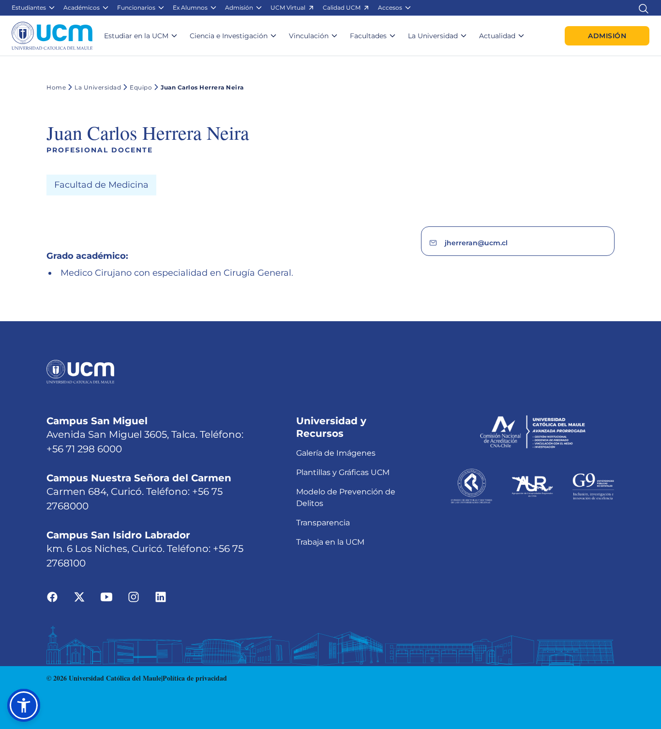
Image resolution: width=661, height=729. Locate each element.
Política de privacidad (195, 678)
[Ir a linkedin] (160, 596)
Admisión (607, 35)
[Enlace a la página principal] (52, 36)
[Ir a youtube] (106, 596)
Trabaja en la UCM (330, 542)
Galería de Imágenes (336, 453)
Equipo (141, 87)
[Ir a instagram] (133, 596)
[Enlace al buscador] (643, 7)
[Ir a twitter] (79, 596)
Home (56, 87)
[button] (34, 8)
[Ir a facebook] (52, 596)
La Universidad (98, 87)
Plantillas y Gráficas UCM (343, 472)
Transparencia (323, 522)
